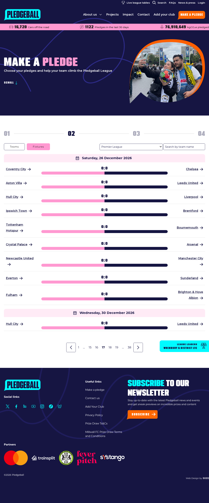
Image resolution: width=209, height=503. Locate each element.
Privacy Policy (94, 415)
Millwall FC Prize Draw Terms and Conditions (103, 434)
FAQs (172, 2)
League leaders (180, 346)
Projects (112, 14)
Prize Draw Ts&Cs (96, 423)
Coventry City (16, 169)
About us (90, 14)
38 (129, 347)
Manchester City (190, 258)
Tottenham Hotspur (14, 227)
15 (90, 347)
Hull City (12, 197)
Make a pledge (191, 15)
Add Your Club (94, 406)
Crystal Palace (16, 244)
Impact (128, 14)
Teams (14, 146)
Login (201, 2)
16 (96, 347)
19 (116, 347)
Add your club (164, 14)
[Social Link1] (7, 406)
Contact (143, 14)
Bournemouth (187, 227)
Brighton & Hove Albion (190, 295)
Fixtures (38, 146)
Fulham (11, 295)
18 (110, 347)
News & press (186, 2)
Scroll (9, 83)
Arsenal (192, 244)
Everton (12, 278)
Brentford (190, 211)
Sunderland (189, 278)
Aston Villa (14, 183)
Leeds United (187, 183)
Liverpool (191, 197)
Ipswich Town (16, 211)
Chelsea (192, 169)
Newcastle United (20, 258)
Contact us (92, 398)
